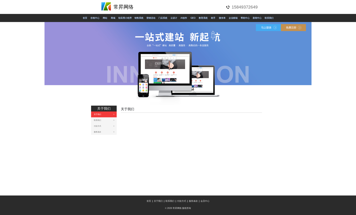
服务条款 (104, 132)
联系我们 (269, 18)
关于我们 (104, 114)
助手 (213, 18)
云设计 (173, 18)
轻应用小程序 (125, 18)
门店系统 (162, 18)
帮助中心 (245, 18)
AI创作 (184, 18)
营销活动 (150, 18)
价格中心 (95, 18)
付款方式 (104, 126)
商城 (113, 18)
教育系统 (203, 18)
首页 (85, 18)
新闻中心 (257, 18)
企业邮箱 (233, 18)
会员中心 (205, 201)
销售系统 (138, 18)
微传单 (222, 18)
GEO (193, 18)
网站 (105, 18)
